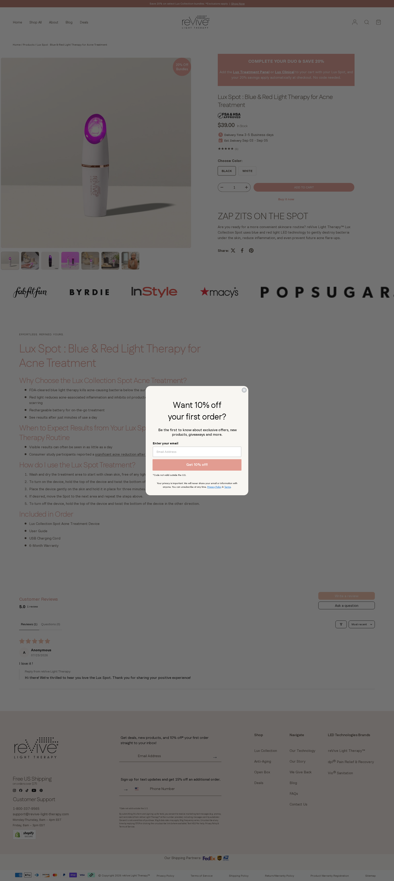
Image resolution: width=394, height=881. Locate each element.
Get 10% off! (197, 464)
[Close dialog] (244, 390)
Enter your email (165, 443)
